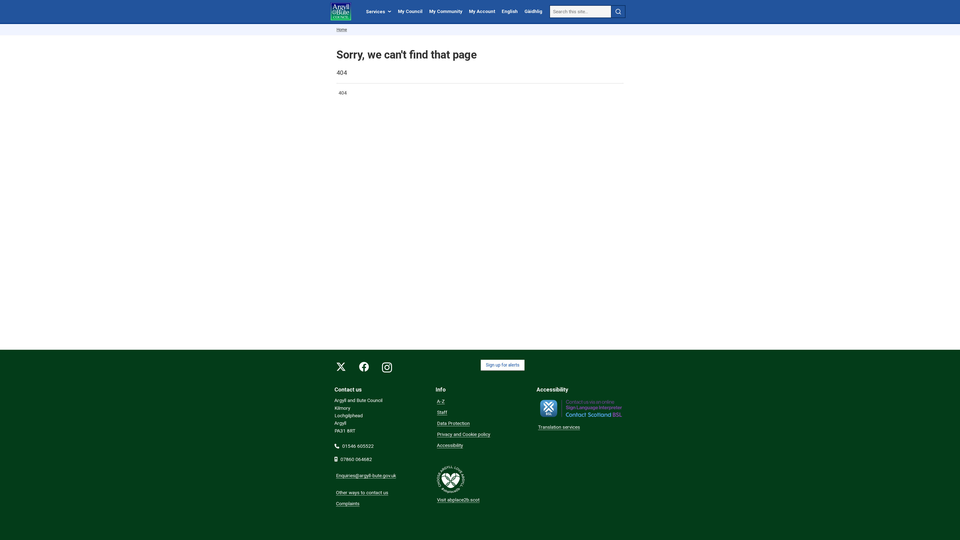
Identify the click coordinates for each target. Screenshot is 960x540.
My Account (482, 11)
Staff (442, 412)
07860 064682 (356, 459)
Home (341, 29)
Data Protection (453, 423)
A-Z (441, 401)
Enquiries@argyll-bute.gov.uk (366, 475)
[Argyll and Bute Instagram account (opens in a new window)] (387, 368)
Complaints (348, 503)
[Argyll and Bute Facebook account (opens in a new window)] (364, 368)
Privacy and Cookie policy (463, 434)
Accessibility (450, 445)
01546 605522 (358, 446)
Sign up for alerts (503, 365)
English (510, 11)
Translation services (559, 427)
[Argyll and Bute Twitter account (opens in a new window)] (341, 368)
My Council (410, 11)
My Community (445, 11)
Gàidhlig (533, 11)
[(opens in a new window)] (581, 408)
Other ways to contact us (362, 493)
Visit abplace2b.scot (458, 500)
